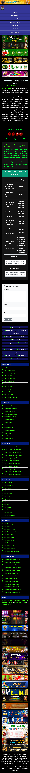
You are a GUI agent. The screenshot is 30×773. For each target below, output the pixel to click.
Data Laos (6, 502)
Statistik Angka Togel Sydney (12, 452)
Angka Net (9, 758)
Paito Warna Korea (8, 422)
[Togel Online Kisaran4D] (15, 53)
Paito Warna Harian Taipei (10, 581)
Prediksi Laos (7, 389)
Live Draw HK (15, 15)
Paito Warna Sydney (9, 411)
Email (5, 312)
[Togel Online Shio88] (15, 742)
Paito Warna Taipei (8, 428)
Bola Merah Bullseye (9, 535)
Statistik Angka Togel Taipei (11, 469)
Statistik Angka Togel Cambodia (12, 455)
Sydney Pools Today (20, 602)
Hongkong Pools (6, 604)
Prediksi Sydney (8, 375)
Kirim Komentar (8, 319)
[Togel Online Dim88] (15, 38)
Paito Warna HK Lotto (18, 766)
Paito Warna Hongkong (10, 408)
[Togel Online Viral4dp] (15, 74)
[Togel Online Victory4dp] (15, 628)
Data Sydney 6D (8, 512)
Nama (5, 305)
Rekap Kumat (16, 333)
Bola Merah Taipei (8, 545)
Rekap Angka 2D (16, 339)
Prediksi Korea (7, 386)
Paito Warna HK (16, 758)
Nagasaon (11, 600)
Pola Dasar (16, 346)
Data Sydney (7, 488)
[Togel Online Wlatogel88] (15, 663)
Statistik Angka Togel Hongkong (12, 450)
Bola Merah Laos (8, 543)
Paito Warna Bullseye (9, 417)
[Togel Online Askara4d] (15, 649)
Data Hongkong (8, 485)
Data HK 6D (6, 510)
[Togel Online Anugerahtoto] (15, 713)
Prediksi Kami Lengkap (10, 397)
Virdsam (4, 600)
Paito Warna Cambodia (10, 414)
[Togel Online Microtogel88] (15, 614)
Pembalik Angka (9, 349)
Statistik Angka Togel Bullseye (12, 458)
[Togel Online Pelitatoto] (15, 67)
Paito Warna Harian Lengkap (11, 592)
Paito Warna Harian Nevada (11, 584)
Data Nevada (7, 507)
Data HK (26, 759)
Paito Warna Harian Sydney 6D (12, 589)
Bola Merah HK (7, 526)
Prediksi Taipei (7, 88)
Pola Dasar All (22, 343)
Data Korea (6, 499)
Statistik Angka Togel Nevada (12, 471)
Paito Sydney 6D (15, 32)
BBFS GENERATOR (16, 327)
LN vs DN (16, 352)
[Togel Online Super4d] (15, 46)
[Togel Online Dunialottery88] (15, 706)
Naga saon (18, 600)
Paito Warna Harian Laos (10, 578)
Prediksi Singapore (9, 370)
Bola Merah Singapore (9, 524)
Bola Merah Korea (8, 540)
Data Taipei (6, 504)
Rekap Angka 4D (9, 343)
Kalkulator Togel (16, 358)
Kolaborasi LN (22, 355)
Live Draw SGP (15, 19)
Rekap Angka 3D (22, 336)
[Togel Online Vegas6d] (15, 642)
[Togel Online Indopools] (15, 734)
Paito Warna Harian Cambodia (12, 567)
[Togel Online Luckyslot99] (15, 692)
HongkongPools (21, 765)
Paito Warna (15, 25)
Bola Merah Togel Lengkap (11, 551)
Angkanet (25, 763)
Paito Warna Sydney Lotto (22, 768)
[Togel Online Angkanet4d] (15, 727)
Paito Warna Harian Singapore (12, 559)
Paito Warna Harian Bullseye (11, 570)
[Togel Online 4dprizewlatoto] (15, 670)
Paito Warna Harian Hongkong (12, 562)
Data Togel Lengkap (9, 515)
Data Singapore (8, 483)
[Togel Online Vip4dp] (15, 699)
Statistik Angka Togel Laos (11, 466)
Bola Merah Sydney (9, 529)
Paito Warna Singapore (10, 406)
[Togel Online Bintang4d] (15, 656)
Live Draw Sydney (15, 22)
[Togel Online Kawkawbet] (15, 635)
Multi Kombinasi (23, 349)
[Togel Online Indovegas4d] (15, 749)
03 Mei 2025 (6, 85)
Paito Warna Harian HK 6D (11, 587)
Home (15, 12)
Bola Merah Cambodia (9, 532)
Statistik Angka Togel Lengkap (12, 474)
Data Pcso (6, 496)
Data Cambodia (7, 491)
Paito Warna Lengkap (9, 438)
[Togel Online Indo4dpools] (15, 685)
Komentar (14, 85)
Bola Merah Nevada (9, 548)
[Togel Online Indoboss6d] (15, 621)
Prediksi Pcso (7, 384)
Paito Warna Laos (8, 425)
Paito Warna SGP (19, 759)
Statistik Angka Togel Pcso (11, 460)
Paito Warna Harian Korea (10, 576)
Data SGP (4, 761)
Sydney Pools (5, 765)
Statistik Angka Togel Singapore (12, 447)
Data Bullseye (7, 493)
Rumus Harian (22, 330)
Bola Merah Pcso (8, 537)
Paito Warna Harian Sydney (11, 565)
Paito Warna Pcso (8, 419)
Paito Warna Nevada (9, 430)
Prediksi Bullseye (8, 381)
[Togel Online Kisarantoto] (15, 60)
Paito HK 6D (15, 29)
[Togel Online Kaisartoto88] (15, 678)
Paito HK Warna (6, 368)
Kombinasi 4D (9, 355)
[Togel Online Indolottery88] (15, 720)
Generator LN (9, 330)
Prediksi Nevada (8, 395)
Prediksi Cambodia (9, 378)
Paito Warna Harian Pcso (10, 573)
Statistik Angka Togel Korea (11, 463)
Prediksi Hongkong (9, 373)
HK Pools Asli (15, 770)
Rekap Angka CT (9, 336)
